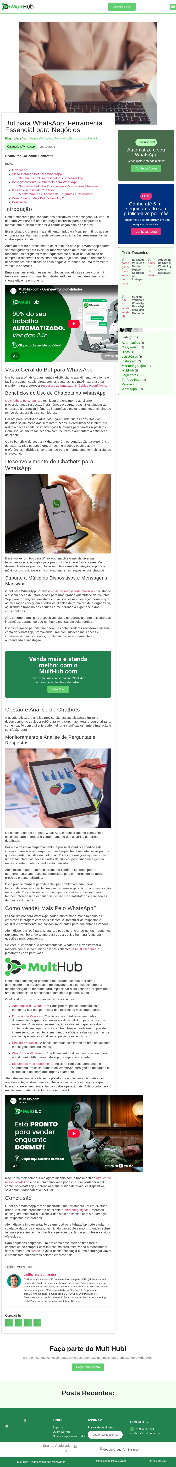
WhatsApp (20, 138)
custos (35, 1251)
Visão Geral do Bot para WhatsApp (37, 174)
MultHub (128, 370)
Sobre (10, 1266)
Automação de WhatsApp (30, 1006)
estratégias (130, 356)
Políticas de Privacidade (111, 1460)
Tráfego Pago (131, 379)
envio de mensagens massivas (73, 591)
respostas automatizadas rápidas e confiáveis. (74, 385)
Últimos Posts (24, 1266)
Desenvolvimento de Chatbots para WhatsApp (45, 182)
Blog (8, 138)
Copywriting (131, 347)
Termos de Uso (157, 1460)
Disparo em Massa (25, 1043)
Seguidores (130, 375)
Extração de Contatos (27, 1016)
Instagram (129, 361)
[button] (173, 7)
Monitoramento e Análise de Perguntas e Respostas (56, 194)
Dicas (126, 352)
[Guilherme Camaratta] (14, 1287)
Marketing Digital (134, 366)
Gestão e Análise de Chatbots (33, 190)
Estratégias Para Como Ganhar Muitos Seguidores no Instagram (139, 269)
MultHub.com (84, 949)
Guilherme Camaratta (40, 1274)
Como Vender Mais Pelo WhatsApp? (38, 198)
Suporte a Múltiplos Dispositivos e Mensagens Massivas (59, 186)
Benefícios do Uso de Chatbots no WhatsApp (51, 178)
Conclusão (19, 202)
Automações (131, 342)
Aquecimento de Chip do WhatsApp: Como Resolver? (167, 266)
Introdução (19, 170)
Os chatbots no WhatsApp (23, 400)
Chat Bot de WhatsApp (28, 1053)
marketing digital (76, 1210)
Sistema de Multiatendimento (32, 1064)
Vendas (127, 384)
